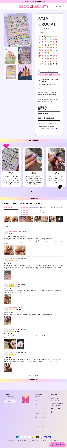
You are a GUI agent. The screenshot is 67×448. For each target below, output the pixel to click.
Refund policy (35, 440)
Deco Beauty (17, 440)
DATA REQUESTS (40, 426)
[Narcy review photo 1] (7, 299)
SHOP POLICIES (40, 417)
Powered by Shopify (25, 440)
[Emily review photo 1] (7, 275)
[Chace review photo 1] (6, 344)
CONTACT (38, 404)
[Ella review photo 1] (9, 250)
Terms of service (53, 440)
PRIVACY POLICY (40, 413)
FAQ (36, 400)
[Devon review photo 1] (8, 367)
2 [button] (31, 375)
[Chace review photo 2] (12, 344)
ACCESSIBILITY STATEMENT (39, 409)
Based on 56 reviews (11, 209)
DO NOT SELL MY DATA (40, 422)
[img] (13, 231)
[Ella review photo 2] (20, 250)
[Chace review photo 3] (20, 344)
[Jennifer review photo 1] (7, 320)
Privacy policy (44, 440)
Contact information (34, 441)
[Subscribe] (14, 401)
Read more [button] (57, 269)
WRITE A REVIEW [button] (56, 207)
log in (56, 128)
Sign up (48, 128)
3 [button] (33, 375)
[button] (3, 6)
